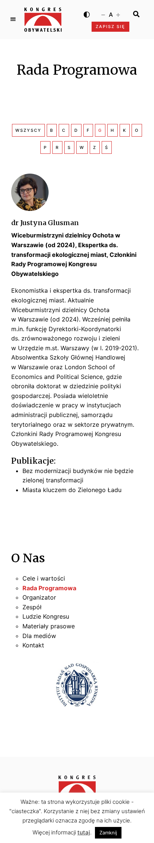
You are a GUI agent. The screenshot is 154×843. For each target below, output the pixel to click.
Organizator (39, 597)
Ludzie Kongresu (45, 616)
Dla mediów (39, 636)
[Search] (136, 14)
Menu (13, 19)
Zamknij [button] (108, 833)
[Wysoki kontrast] (86, 14)
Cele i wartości (43, 578)
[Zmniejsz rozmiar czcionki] (103, 14)
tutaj (83, 832)
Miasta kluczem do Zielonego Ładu (71, 490)
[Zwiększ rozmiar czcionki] (118, 14)
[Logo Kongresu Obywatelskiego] (43, 19)
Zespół (31, 607)
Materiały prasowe (48, 626)
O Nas (28, 558)
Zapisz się (110, 26)
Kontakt (33, 645)
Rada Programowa (49, 588)
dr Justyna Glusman (45, 222)
